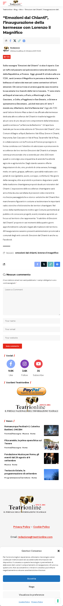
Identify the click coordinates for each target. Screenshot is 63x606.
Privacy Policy (37, 602)
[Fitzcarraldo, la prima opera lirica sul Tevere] (51, 444)
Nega (31, 586)
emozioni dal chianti (25, 253)
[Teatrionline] (15, 3)
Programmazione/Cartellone (17, 478)
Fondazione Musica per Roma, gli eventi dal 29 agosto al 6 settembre (21, 457)
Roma (32, 434)
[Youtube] (38, 368)
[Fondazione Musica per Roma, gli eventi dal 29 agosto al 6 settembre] (51, 458)
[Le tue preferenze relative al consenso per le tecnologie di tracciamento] (58, 601)
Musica (25, 434)
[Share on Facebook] (10, 40)
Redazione (15, 48)
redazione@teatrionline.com (35, 537)
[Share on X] (15, 40)
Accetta (31, 578)
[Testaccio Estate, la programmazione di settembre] (51, 474)
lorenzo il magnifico (48, 253)
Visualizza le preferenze (31, 594)
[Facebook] (10, 368)
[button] (58, 550)
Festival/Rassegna (12, 434)
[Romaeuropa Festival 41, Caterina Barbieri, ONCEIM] (51, 430)
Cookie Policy (24, 602)
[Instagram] (24, 368)
